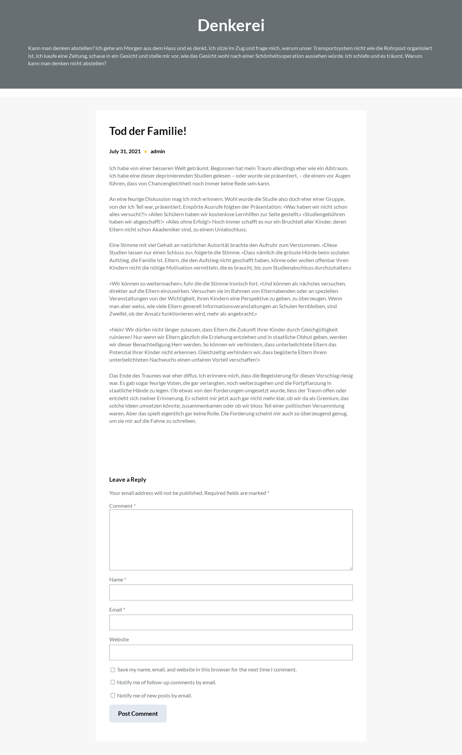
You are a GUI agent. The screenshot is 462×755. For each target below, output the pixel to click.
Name (117, 579)
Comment (122, 505)
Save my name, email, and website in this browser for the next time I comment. (207, 669)
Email (117, 609)
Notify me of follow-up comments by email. (166, 682)
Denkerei (231, 25)
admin (158, 151)
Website (119, 639)
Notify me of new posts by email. (154, 695)
